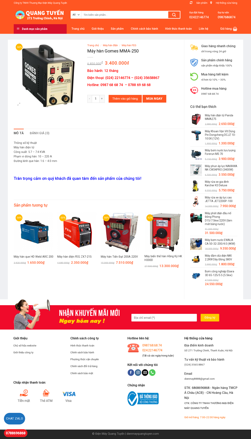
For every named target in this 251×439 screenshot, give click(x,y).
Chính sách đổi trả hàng (83, 366)
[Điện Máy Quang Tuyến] (39, 15)
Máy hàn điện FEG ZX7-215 (74, 256)
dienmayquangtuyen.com (143, 433)
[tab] (19, 133)
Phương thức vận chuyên (84, 359)
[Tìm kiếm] (174, 15)
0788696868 (15, 433)
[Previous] (14, 243)
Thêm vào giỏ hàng (125, 98)
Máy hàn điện (110, 45)
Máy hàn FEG (129, 45)
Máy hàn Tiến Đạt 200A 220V (119, 256)
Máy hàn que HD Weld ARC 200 (33, 256)
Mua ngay (154, 98)
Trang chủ (93, 45)
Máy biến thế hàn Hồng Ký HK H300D (163, 258)
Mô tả (19, 133)
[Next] (184, 243)
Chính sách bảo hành (82, 352)
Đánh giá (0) (40, 133)
